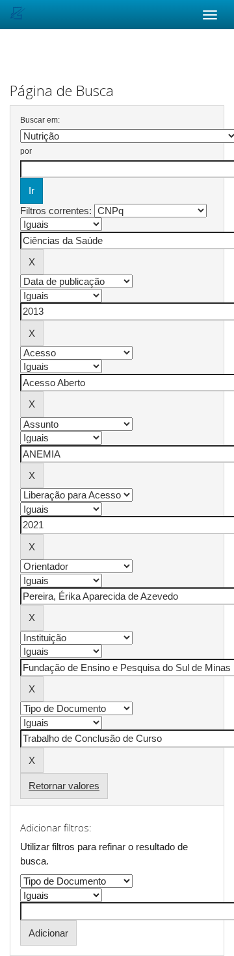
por (26, 151)
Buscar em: (40, 120)
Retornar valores (64, 785)
